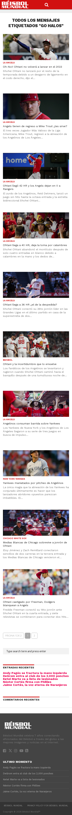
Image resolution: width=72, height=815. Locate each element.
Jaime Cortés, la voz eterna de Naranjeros (35, 685)
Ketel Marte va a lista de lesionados (30, 679)
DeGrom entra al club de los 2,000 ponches (36, 676)
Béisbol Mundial (13, 805)
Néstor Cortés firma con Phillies (27, 682)
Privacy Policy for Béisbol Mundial (47, 805)
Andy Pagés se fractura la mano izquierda (35, 673)
